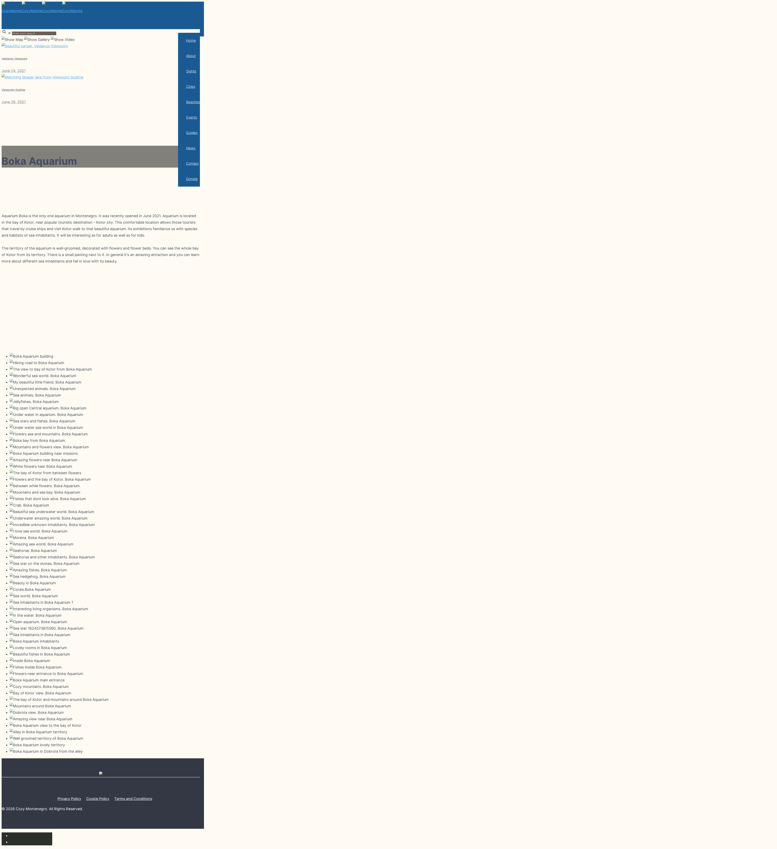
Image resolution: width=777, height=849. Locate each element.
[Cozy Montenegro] (42, 23)
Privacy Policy (69, 799)
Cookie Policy (97, 799)
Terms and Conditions (133, 799)
